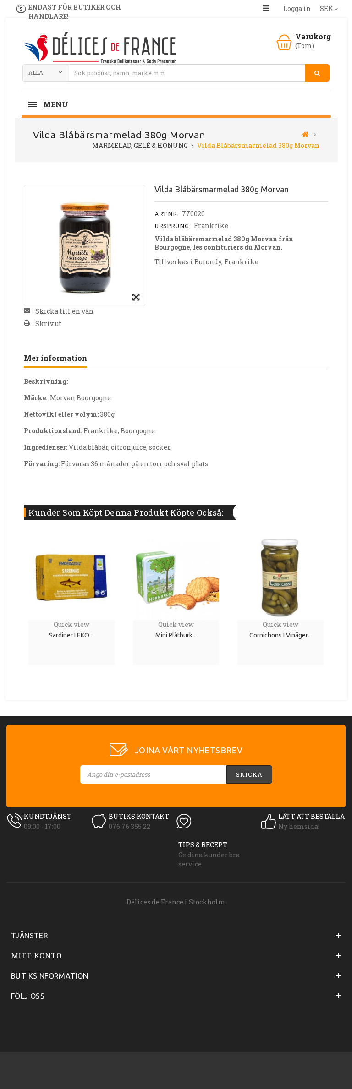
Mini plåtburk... (176, 635)
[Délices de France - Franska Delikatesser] (99, 48)
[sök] (317, 73)
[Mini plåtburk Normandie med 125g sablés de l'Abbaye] (176, 576)
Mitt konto (36, 955)
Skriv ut (48, 323)
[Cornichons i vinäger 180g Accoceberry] (280, 576)
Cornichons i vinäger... (280, 635)
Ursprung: (172, 226)
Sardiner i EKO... (71, 635)
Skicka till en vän (64, 311)
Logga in (297, 8)
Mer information (55, 358)
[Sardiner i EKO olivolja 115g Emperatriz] (71, 576)
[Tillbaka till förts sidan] (305, 133)
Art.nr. (166, 214)
